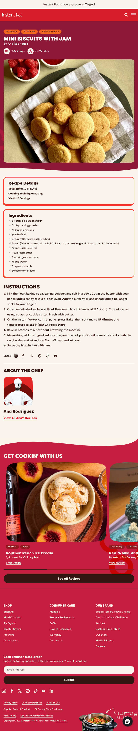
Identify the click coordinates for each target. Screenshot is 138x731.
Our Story (101, 635)
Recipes (100, 623)
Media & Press (104, 640)
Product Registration (62, 617)
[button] (126, 15)
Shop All (9, 612)
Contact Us (56, 640)
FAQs (53, 623)
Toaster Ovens (12, 629)
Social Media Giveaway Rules (113, 612)
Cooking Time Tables (108, 629)
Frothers (9, 635)
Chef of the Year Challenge (112, 617)
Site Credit (60, 721)
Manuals (55, 612)
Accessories (11, 640)
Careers (100, 646)
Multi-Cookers (12, 617)
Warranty (55, 635)
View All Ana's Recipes (20, 418)
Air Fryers (9, 623)
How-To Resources (60, 629)
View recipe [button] (13, 562)
